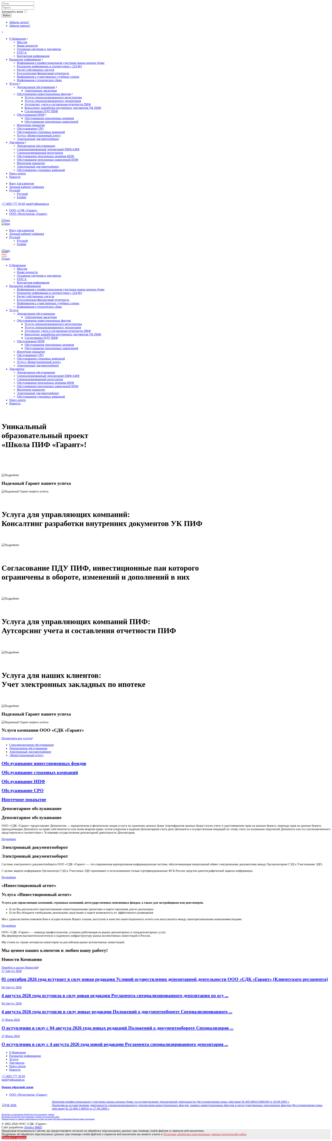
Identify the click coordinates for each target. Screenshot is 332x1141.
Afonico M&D (33, 1127)
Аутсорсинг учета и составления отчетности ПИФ (58, 104)
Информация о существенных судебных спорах (48, 76)
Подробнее (14, 463)
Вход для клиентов (21, 183)
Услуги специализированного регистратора (53, 97)
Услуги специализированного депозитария (53, 101)
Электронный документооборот (38, 139)
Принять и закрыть (14, 1137)
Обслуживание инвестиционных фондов (44, 94)
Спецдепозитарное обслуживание (31, 744)
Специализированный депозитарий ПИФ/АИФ (48, 149)
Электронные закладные (41, 90)
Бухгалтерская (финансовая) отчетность (43, 73)
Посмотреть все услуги (17, 738)
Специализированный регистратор (40, 152)
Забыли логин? (19, 22)
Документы (16, 142)
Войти (6, 15)
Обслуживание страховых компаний (41, 132)
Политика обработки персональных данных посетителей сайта (30, 1116)
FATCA (22, 52)
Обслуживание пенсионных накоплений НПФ (47, 159)
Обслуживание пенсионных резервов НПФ (45, 156)
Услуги (13, 83)
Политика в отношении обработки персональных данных (28, 1114)
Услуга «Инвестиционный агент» (39, 135)
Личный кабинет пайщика (26, 187)
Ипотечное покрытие (31, 125)
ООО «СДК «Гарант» (23, 210)
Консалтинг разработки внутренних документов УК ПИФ (63, 107)
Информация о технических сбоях (39, 80)
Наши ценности (27, 45)
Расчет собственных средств (35, 69)
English (21, 197)
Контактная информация (33, 56)
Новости (15, 177)
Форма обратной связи (17, 1087)
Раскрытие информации (25, 59)
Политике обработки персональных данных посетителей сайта (204, 1134)
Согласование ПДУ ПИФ (41, 111)
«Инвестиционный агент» (26, 755)
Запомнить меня (12, 11)
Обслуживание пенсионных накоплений (51, 121)
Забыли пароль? (19, 25)
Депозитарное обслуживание (36, 87)
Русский (14, 190)
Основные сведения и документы (39, 49)
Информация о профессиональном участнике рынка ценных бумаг (61, 63)
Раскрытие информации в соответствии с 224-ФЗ (49, 66)
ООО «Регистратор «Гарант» (28, 213)
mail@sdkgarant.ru (37, 203)
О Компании (17, 38)
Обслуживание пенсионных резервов (49, 118)
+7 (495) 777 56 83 (13, 203)
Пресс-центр (17, 173)
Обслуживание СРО (30, 128)
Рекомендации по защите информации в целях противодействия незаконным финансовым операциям (48, 1119)
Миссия (22, 42)
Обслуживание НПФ (31, 114)
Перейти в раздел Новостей (20, 967)
